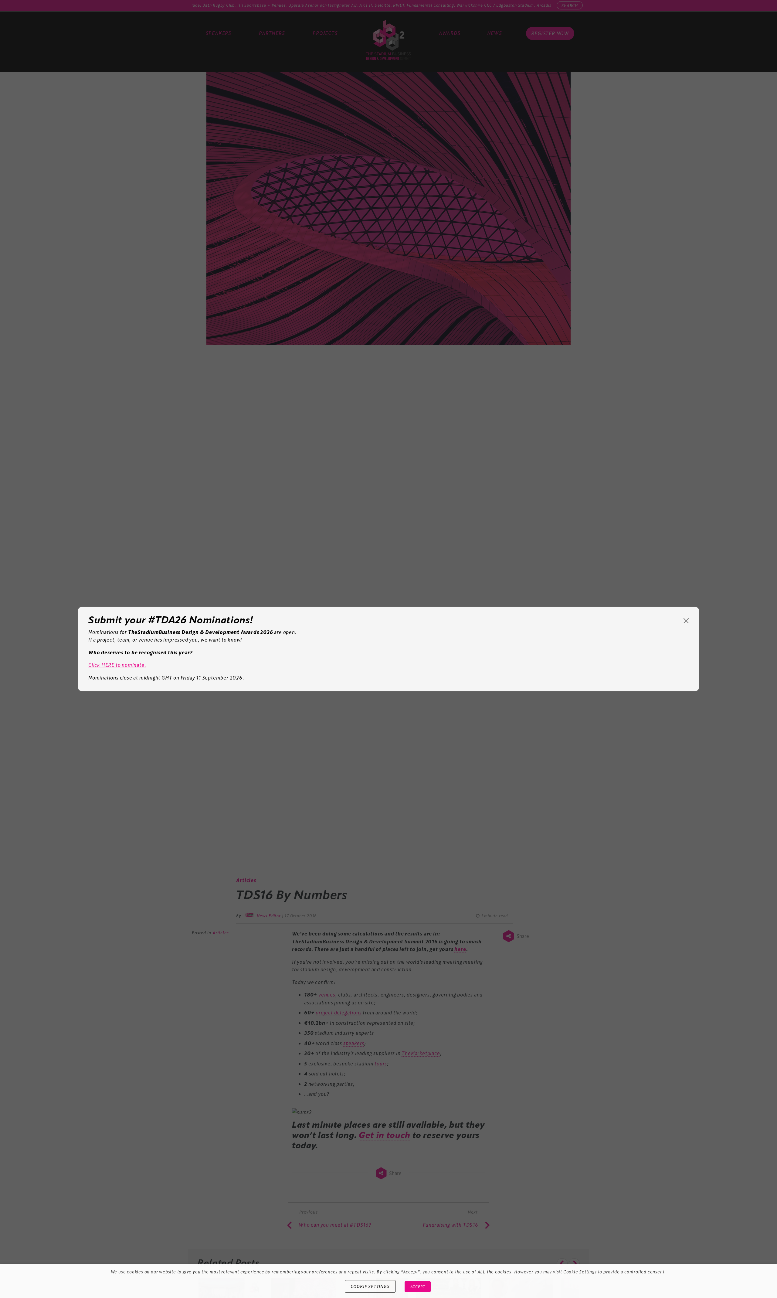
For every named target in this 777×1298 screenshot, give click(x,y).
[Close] (686, 621)
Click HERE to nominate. (117, 665)
